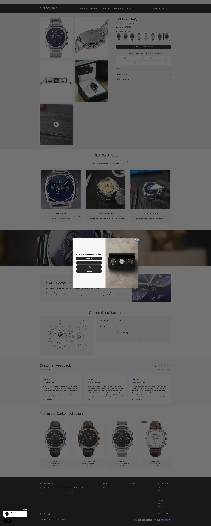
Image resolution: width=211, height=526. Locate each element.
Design (89, 267)
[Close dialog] (137, 240)
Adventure (89, 263)
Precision (89, 259)
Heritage (89, 271)
